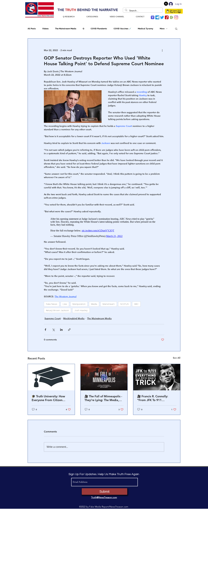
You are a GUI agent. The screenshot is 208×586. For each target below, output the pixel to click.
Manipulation (78, 302)
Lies (65, 302)
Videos (45, 28)
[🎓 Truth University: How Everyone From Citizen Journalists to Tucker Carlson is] (51, 375)
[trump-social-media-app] (153, 17)
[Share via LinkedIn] (61, 328)
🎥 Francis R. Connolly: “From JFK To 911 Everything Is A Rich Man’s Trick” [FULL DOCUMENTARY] (155, 396)
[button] (176, 28)
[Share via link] (69, 328)
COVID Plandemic (99, 28)
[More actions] (162, 50)
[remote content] (104, 226)
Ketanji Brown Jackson (57, 308)
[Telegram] (157, 17)
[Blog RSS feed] (166, 4)
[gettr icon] (167, 17)
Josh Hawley (81, 308)
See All (176, 356)
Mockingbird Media (73, 316)
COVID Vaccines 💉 (122, 28)
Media (94, 302)
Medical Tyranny (145, 28)
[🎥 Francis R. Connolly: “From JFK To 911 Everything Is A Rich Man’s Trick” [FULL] (156, 375)
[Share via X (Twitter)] (53, 328)
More (162, 28)
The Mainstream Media (65, 28)
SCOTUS (124, 302)
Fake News (51, 302)
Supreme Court (53, 316)
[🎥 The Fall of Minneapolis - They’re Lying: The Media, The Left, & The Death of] (104, 375)
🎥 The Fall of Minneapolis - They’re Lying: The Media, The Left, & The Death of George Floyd (103, 396)
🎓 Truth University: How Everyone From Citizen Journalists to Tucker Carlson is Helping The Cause (51, 396)
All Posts (32, 28)
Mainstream (109, 302)
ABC (136, 302)
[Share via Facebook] (45, 328)
